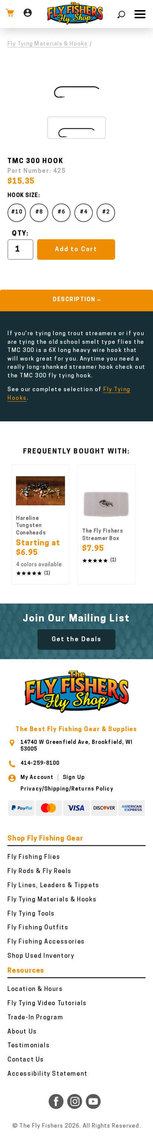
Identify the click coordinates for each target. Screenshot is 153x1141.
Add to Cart (76, 249)
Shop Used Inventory (40, 956)
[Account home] (27, 14)
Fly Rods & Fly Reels (39, 872)
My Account (36, 777)
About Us (22, 1032)
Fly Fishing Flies (33, 857)
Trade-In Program (35, 1018)
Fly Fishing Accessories (46, 942)
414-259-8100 (39, 763)
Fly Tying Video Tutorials (47, 1004)
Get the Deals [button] (76, 639)
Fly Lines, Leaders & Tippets (53, 886)
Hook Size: (23, 196)
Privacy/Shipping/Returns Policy (66, 789)
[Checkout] (10, 14)
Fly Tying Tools (31, 914)
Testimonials (28, 1046)
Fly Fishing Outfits (37, 928)
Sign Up (74, 777)
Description (74, 300)
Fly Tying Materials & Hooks (47, 44)
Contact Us (25, 1060)
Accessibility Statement (47, 1074)
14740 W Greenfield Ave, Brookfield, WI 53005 (76, 746)
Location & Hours (35, 989)
